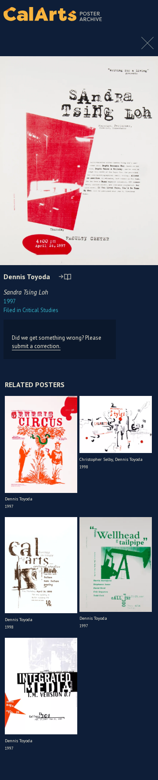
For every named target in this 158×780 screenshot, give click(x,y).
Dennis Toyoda (27, 276)
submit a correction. (36, 346)
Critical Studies (31, 310)
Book (142, 21)
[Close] (147, 47)
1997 (10, 301)
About (144, 14)
